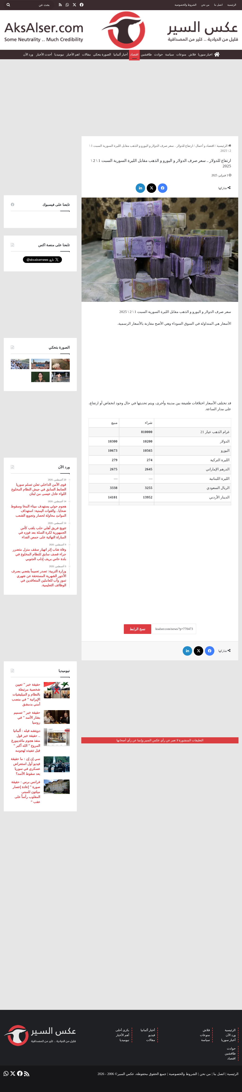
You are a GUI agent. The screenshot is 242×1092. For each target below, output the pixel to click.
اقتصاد (134, 54)
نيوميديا (59, 54)
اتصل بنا (218, 4)
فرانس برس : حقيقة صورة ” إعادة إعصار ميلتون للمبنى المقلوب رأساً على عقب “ (25, 792)
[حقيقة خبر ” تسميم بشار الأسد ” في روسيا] (57, 717)
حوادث (158, 54)
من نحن (205, 4)
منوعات (181, 54)
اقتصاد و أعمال (204, 146)
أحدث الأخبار (44, 54)
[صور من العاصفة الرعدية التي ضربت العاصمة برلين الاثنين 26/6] (61, 377)
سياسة (169, 54)
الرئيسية (231, 4)
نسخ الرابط (137, 629)
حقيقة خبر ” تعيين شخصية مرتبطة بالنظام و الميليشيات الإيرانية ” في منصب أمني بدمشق (26, 694)
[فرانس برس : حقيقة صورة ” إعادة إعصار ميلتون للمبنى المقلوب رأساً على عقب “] (57, 787)
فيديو (151, 1035)
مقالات (86, 54)
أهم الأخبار (122, 1035)
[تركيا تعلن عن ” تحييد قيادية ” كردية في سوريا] (40, 377)
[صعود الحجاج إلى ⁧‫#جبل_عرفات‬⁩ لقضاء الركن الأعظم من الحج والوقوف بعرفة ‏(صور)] (20, 364)
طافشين (146, 54)
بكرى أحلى (122, 1030)
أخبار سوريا (228, 1040)
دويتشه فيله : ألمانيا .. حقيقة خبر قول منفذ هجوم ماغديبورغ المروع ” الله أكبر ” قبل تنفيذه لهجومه (25, 740)
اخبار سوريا (205, 54)
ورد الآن (28, 54)
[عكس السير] (121, 30)
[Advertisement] (121, 96)
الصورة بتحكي (102, 54)
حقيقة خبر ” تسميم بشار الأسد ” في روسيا (27, 717)
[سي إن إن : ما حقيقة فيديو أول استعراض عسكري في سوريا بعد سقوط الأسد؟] (57, 764)
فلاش (192, 54)
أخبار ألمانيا (120, 54)
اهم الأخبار (73, 54)
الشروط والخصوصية (185, 4)
